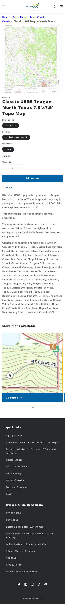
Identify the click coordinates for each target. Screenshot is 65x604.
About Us (11, 557)
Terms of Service (15, 480)
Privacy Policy (13, 564)
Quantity (6, 162)
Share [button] (9, 187)
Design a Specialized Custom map (25, 526)
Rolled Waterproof (16, 137)
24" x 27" (10, 125)
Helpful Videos (14, 459)
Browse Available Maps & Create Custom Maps (32, 442)
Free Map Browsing (16, 487)
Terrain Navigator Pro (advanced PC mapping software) (31, 451)
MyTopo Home (14, 435)
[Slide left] (25, 407)
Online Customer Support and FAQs (26, 544)
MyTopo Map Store (35, 598)
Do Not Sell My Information (21, 571)
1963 (8, 149)
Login (9, 493)
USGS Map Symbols (17, 466)
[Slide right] (39, 407)
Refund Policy (13, 473)
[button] (3, 6)
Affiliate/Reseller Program (20, 551)
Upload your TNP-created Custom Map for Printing (29, 535)
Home (5, 17)
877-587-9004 (13, 513)
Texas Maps (19, 17)
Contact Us (12, 519)
